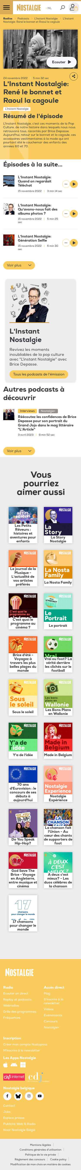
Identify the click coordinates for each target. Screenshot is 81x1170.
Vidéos (49, 1009)
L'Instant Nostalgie (46, 18)
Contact (9, 1106)
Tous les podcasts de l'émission (39, 374)
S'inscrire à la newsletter (53, 1001)
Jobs (7, 1112)
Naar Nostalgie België (19, 1130)
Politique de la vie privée (40, 1154)
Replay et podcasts (17, 999)
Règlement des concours (30, 1159)
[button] (19, 265)
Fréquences (11, 1018)
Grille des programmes (19, 1011)
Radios (7, 18)
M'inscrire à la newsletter (21, 1050)
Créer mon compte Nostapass (25, 1044)
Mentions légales (40, 1145)
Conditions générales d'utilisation (40, 1149)
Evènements (53, 1015)
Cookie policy (58, 1159)
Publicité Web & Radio (19, 1124)
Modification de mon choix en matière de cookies (40, 1164)
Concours (50, 1021)
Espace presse (13, 1118)
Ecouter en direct (15, 993)
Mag (47, 993)
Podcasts (23, 18)
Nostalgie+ (51, 1027)
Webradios (11, 1005)
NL (49, 8)
